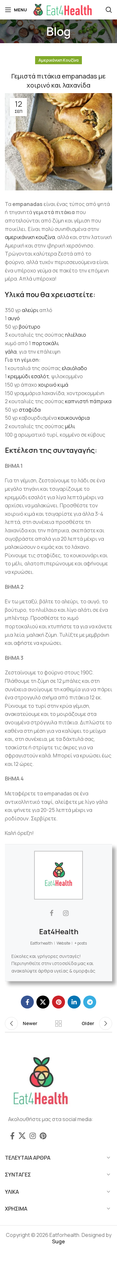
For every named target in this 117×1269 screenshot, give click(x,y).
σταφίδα (30, 409)
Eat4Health (58, 932)
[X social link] (42, 1002)
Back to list (58, 1023)
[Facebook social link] (27, 1002)
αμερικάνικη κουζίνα (30, 237)
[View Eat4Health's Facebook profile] (51, 913)
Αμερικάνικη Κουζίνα (58, 60)
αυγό (14, 318)
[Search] (108, 9)
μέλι (70, 426)
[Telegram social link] (89, 1002)
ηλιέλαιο (75, 334)
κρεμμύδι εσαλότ (28, 376)
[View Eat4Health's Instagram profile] (65, 913)
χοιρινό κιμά (53, 384)
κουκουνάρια (74, 417)
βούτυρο (29, 326)
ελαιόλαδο (74, 368)
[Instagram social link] (33, 1135)
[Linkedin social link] (74, 1002)
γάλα (11, 351)
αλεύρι (30, 310)
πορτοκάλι (45, 343)
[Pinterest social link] (58, 1002)
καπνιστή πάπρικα (88, 401)
